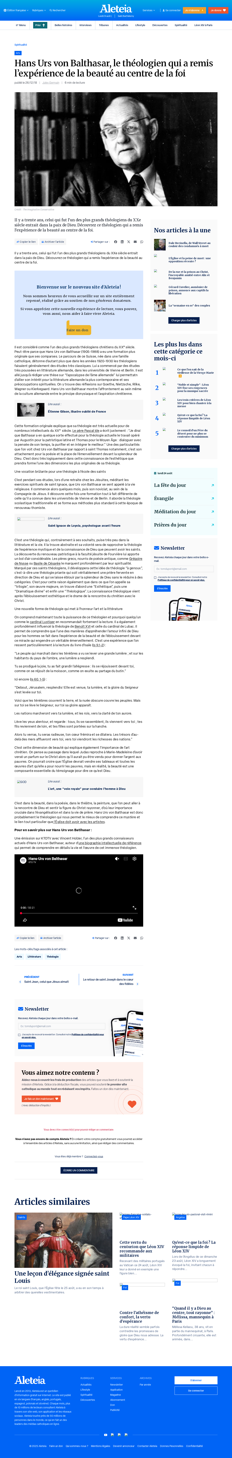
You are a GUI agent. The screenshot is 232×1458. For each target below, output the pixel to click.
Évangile (163, 498)
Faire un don (77, 330)
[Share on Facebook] (115, 241)
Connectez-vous (93, 1156)
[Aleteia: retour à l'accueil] (116, 8)
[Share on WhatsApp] (141, 241)
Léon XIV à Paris (203, 25)
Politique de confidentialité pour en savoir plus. (181, 580)
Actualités (122, 25)
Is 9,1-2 (98, 645)
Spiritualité (181, 25)
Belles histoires (63, 25)
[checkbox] (19, 1035)
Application (116, 1389)
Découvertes (159, 25)
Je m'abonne (192, 10)
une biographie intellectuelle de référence (110, 843)
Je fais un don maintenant (39, 1098)
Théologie (53, 956)
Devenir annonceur (123, 1446)
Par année (145, 1384)
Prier (38, 25)
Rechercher (59, 10)
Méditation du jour (175, 512)
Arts (19, 956)
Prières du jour (170, 525)
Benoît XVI (83, 626)
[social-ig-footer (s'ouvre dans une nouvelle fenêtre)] (126, 1435)
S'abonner (196, 1380)
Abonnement (117, 1399)
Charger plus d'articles (184, 320)
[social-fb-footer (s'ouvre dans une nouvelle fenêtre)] (112, 1435)
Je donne (216, 10)
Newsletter (116, 1384)
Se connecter (173, 10)
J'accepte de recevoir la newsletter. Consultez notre (63, 1036)
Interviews (86, 25)
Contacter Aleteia (147, 1446)
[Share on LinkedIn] (122, 241)
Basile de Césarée (47, 563)
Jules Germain (50, 83)
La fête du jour (170, 485)
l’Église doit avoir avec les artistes (79, 822)
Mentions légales (100, 1446)
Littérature (34, 956)
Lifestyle (140, 25)
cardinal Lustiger (42, 622)
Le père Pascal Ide (86, 431)
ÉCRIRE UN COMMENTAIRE (78, 1170)
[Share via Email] (135, 241)
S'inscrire (26, 1045)
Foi (125, 1287)
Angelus (180, 1217)
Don (112, 1405)
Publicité (115, 1410)
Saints (21, 1217)
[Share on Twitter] (128, 241)
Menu (22, 25)
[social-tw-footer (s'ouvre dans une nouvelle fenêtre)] (119, 1435)
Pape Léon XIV (131, 1217)
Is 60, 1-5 (37, 679)
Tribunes (104, 25)
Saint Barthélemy (126, 16)
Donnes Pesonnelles (171, 1446)
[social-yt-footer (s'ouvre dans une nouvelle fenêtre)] (105, 1435)
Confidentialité (194, 1446)
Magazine (115, 1394)
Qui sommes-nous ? (77, 1446)
